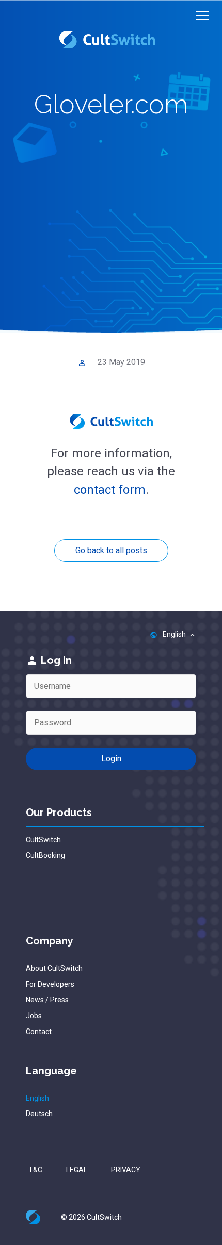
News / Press (47, 999)
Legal (76, 1170)
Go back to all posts (111, 550)
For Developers (50, 984)
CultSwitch (43, 840)
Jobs (34, 1015)
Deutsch (39, 1113)
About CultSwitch (54, 968)
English (37, 1098)
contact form (110, 490)
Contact (39, 1031)
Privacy (125, 1170)
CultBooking (45, 855)
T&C (35, 1170)
